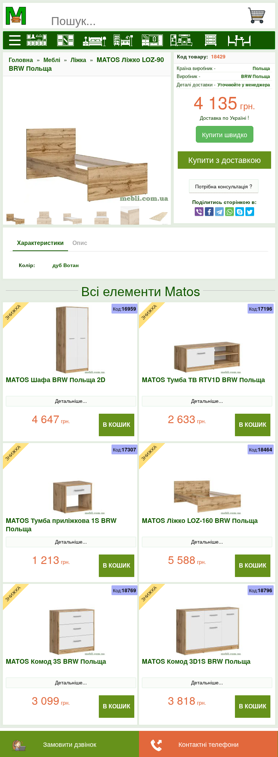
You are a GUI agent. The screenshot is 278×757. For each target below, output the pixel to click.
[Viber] (199, 211)
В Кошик (116, 425)
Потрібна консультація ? (223, 186)
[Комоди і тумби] (210, 40)
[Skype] (239, 211)
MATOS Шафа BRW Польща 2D (55, 380)
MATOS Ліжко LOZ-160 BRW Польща (200, 520)
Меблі (51, 60)
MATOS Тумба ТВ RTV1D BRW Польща (203, 380)
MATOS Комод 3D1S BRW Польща (196, 661)
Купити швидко (224, 134)
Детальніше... (71, 400)
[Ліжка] (94, 40)
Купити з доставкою (224, 160)
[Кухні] (36, 40)
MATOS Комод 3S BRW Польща (56, 661)
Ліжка (78, 60)
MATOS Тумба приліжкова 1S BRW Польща (61, 524)
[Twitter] (249, 211)
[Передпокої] (152, 40)
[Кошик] (259, 15)
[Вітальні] (181, 40)
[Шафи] (65, 40)
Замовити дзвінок (69, 744)
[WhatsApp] (229, 211)
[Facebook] (209, 211)
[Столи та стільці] (239, 40)
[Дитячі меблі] (123, 40)
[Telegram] (219, 211)
